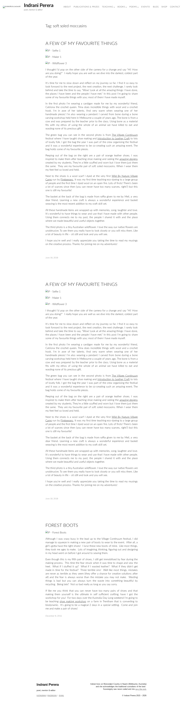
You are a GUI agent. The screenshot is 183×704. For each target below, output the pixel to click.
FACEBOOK (52, 695)
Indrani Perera (38, 5)
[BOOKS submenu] (126, 7)
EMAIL (61, 695)
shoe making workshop (73, 601)
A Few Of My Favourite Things (81, 43)
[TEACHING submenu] (114, 7)
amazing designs (129, 159)
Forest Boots (61, 525)
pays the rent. (140, 689)
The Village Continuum (125, 135)
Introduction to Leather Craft (114, 138)
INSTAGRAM (41, 695)
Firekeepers (67, 179)
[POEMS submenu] (138, 7)
